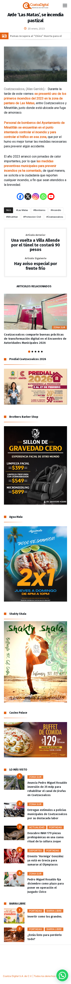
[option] (35, 319)
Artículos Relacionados (34, 286)
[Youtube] (51, 196)
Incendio (56, 210)
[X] (27, 196)
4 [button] (38, 351)
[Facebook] (20, 196)
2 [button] (32, 351)
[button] (62, 975)
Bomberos (40, 210)
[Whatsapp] (43, 196)
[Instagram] (35, 196)
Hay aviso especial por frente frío (35, 264)
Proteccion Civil (33, 216)
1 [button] (29, 352)
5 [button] (42, 351)
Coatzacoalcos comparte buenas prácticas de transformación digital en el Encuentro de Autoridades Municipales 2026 (35, 339)
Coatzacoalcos (55, 216)
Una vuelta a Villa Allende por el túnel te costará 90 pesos (35, 243)
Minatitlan (12, 216)
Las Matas (23, 210)
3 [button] (35, 351)
